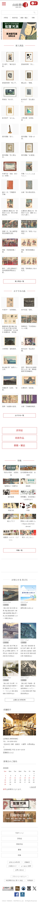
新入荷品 (19, 45)
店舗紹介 (27, 862)
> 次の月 (33, 787)
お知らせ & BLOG (19, 580)
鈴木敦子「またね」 (9, 118)
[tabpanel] (19, 31)
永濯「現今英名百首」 (28, 192)
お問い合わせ (19, 870)
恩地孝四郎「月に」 (28, 64)
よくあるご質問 (26, 866)
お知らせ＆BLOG (14, 862)
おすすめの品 (19, 291)
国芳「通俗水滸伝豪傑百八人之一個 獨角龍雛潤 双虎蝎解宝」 (28, 369)
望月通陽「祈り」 (8, 136)
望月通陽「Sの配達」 (28, 155)
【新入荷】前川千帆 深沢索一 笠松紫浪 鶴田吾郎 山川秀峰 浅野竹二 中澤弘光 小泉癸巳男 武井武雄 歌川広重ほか (10, 651)
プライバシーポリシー (19, 876)
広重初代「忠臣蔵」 (28, 388)
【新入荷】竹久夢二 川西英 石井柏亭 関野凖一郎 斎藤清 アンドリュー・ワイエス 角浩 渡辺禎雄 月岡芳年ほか (10, 688)
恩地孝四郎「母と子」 (9, 83)
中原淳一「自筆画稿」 (9, 310)
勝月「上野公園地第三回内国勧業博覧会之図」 (9, 270)
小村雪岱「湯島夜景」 (9, 349)
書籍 (19, 850)
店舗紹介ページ (8, 752)
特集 (33, 18)
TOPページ (19, 833)
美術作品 (15, 18)
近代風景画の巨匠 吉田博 (28, 474)
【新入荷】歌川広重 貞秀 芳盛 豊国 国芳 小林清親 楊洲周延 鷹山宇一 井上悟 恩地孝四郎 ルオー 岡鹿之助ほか (10, 613)
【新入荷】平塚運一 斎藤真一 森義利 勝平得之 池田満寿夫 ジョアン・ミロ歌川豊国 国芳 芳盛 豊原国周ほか (28, 688)
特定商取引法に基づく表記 (14, 880)
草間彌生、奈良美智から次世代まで (28, 498)
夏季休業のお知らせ (27, 608)
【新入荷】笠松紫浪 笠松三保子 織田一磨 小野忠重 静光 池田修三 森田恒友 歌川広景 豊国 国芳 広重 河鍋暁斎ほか (28, 651)
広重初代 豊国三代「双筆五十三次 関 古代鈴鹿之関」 (10, 213)
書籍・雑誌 (24, 18)
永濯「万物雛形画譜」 (28, 406)
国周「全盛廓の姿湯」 (9, 406)
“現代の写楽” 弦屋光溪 (11, 474)
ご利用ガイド (12, 866)
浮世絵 (6, 18)
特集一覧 (19, 550)
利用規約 (30, 880)
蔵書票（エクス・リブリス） (11, 538)
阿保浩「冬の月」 (8, 99)
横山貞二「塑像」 (27, 83)
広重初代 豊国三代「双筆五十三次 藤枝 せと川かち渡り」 (29, 213)
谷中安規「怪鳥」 (27, 310)
